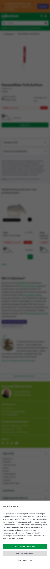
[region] (25, 534)
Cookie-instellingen (25, 560)
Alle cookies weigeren (25, 553)
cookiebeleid (17, 538)
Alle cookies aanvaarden (25, 546)
